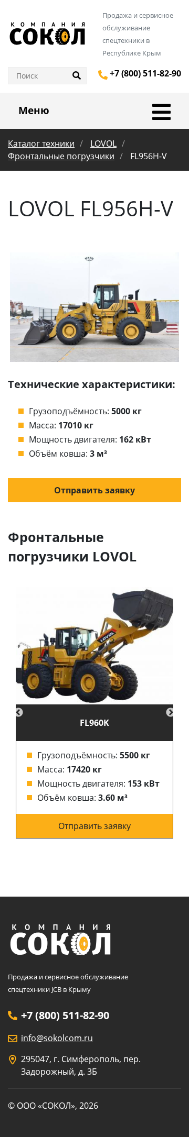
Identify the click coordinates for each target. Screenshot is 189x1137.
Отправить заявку (94, 490)
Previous (18, 713)
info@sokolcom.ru (57, 1038)
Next (170, 713)
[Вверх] (166, 1115)
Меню (33, 110)
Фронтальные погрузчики (61, 156)
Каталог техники (41, 143)
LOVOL (103, 143)
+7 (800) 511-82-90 (145, 73)
